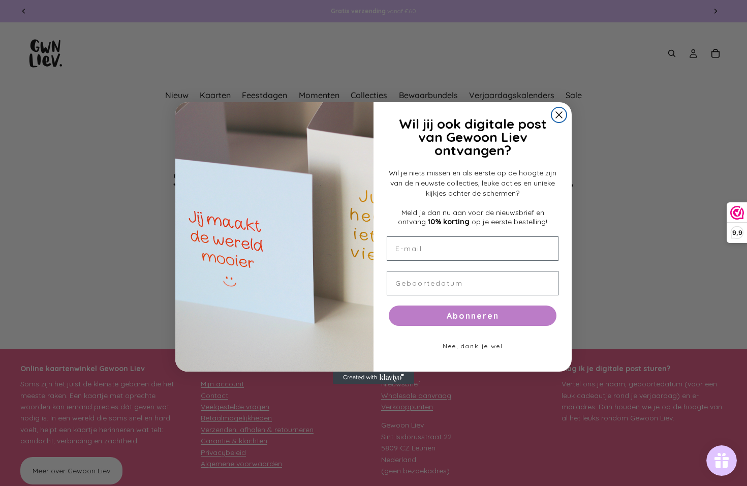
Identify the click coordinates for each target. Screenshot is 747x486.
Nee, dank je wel (473, 346)
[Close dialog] (559, 115)
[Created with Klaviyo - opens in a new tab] (373, 378)
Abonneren (473, 316)
